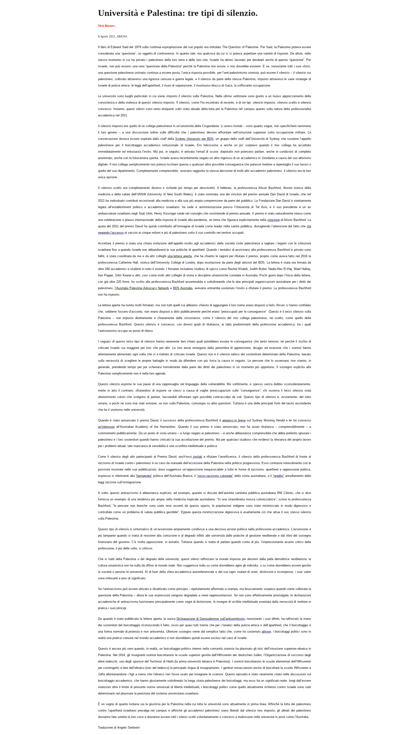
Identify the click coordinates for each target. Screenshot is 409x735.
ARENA (122, 36)
